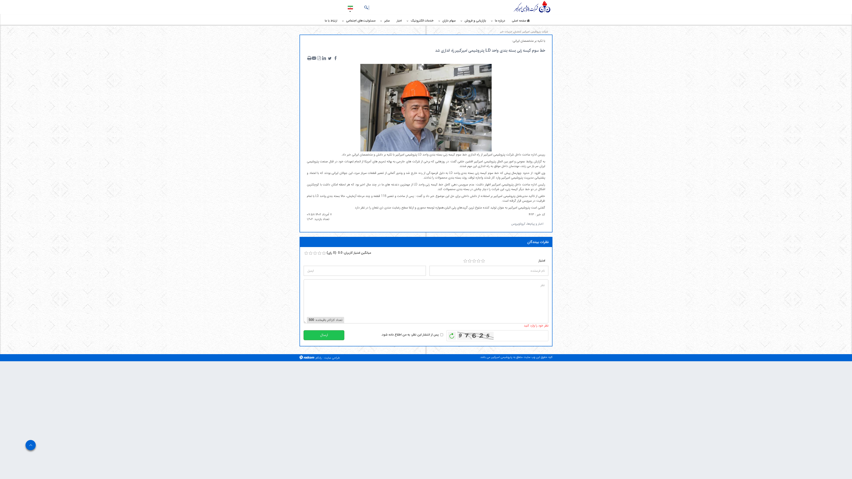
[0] (306, 253)
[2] (470, 261)
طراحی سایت (332, 357)
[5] (483, 261)
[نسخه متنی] (309, 58)
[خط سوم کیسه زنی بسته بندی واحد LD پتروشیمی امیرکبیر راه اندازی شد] (426, 107)
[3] (474, 261)
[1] (465, 261)
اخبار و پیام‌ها (535, 223)
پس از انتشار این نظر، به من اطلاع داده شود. (410, 334)
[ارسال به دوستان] (314, 58)
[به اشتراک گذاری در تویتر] (330, 58)
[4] (479, 261)
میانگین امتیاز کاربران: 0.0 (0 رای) (349, 253)
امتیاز (541, 260)
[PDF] (319, 58)
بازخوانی (452, 334)
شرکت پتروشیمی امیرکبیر (535, 31)
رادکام (319, 357)
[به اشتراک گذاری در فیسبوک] (335, 58)
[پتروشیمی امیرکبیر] (532, 7)
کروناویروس (518, 223)
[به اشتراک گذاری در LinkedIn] (324, 58)
